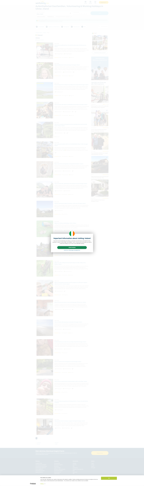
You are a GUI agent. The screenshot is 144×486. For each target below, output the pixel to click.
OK (109, 478)
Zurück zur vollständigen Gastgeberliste (72, 250)
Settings (42, 483)
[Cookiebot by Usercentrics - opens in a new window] (33, 484)
